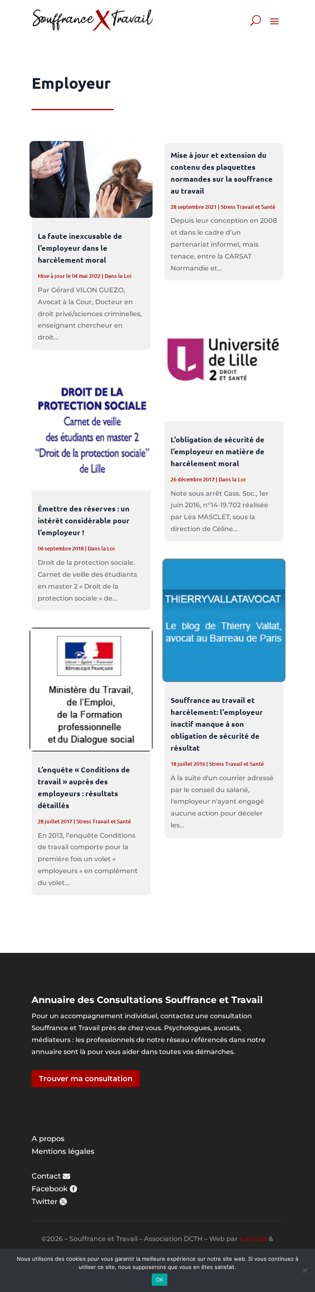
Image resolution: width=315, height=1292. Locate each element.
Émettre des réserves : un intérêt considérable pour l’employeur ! (84, 520)
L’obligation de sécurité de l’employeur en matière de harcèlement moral (218, 451)
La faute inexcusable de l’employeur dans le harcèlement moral (80, 247)
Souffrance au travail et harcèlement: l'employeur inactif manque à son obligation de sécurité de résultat (217, 723)
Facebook (50, 1188)
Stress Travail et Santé (103, 821)
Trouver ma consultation (85, 1078)
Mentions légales (63, 1151)
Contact (46, 1176)
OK (160, 1279)
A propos (48, 1138)
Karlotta (253, 1239)
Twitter (44, 1201)
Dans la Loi (118, 276)
